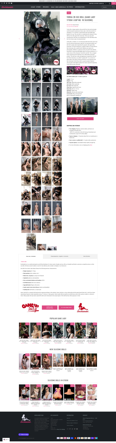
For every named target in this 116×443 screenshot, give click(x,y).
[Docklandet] (7, 7)
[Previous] (19, 39)
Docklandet (23, 438)
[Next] (64, 39)
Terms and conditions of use (72, 420)
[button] (39, 7)
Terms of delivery (70, 425)
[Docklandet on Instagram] (6, 3)
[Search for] (113, 7)
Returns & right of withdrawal (72, 422)
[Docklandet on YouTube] (11, 3)
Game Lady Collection (49, 307)
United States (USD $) (96, 3)
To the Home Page (66, 307)
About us (68, 418)
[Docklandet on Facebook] (4, 3)
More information (86, 256)
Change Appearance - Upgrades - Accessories (59, 256)
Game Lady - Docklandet (31, 256)
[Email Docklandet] (1, 3)
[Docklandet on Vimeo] (9, 3)
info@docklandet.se (89, 420)
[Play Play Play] (41, 39)
